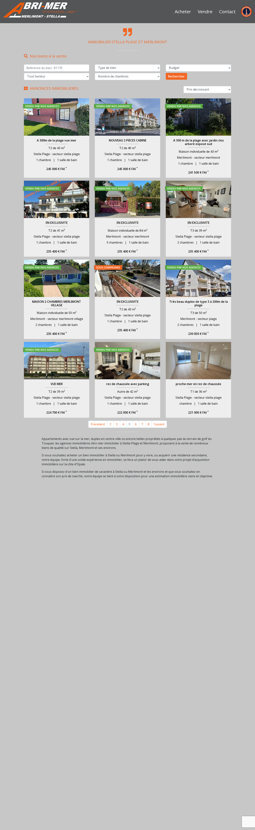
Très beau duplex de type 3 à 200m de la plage (198, 303)
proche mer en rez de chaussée (198, 384)
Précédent (98, 424)
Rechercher (176, 76)
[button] (29, 117)
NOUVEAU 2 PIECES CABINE (127, 140)
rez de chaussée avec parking (127, 384)
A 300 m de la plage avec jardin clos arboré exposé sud (198, 142)
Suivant (159, 424)
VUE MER (57, 384)
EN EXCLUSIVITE (57, 223)
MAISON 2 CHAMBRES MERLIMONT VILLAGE (56, 303)
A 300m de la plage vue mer (56, 140)
